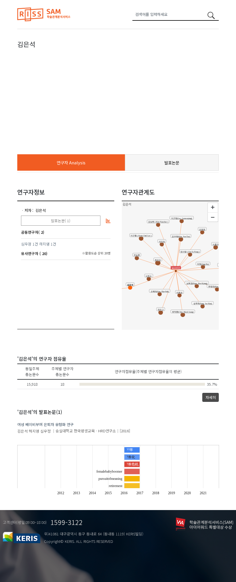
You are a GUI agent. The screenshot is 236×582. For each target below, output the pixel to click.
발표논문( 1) (60, 220)
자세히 (210, 397)
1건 (35, 244)
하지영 (44, 244)
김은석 (40, 210)
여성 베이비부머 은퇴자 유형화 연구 (45, 424)
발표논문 (171, 162)
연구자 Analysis (71, 162)
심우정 (26, 244)
